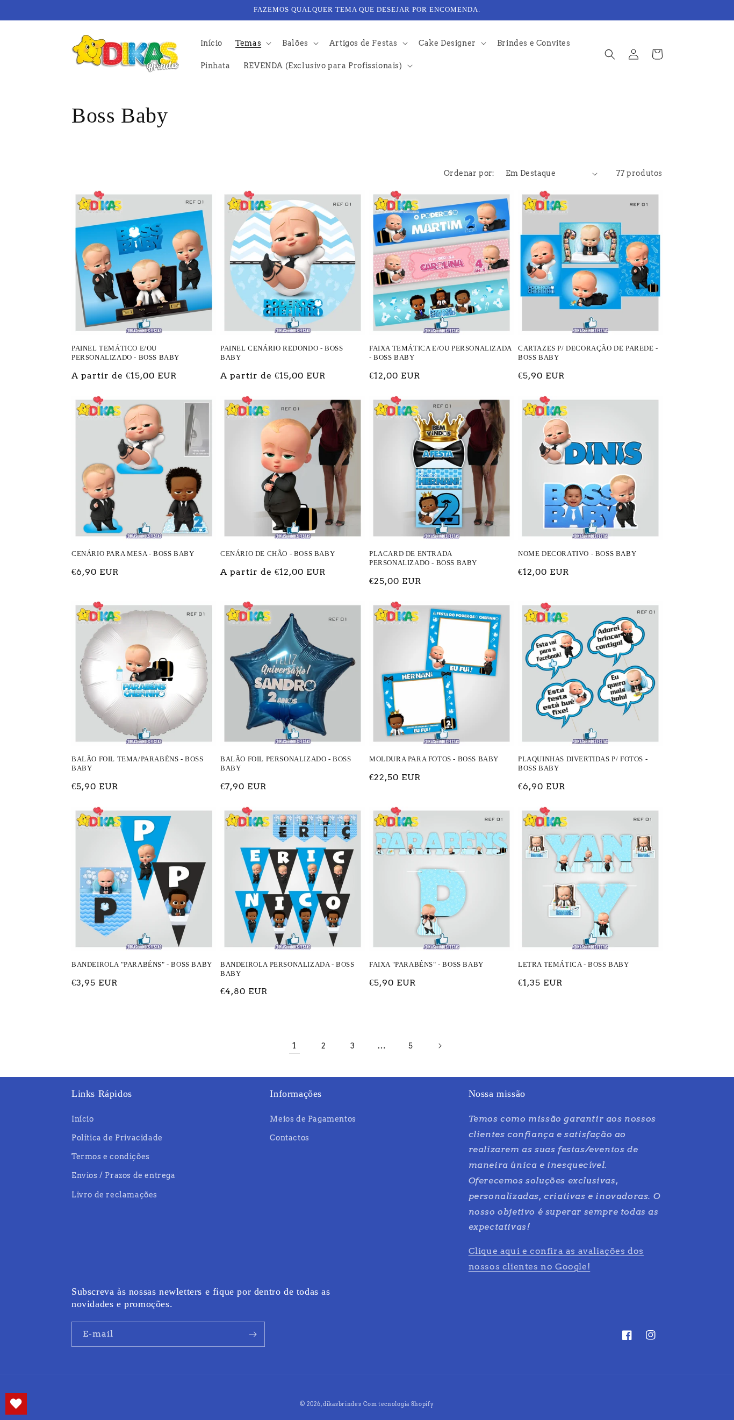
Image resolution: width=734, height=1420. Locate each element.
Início (82, 1119)
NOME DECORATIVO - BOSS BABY (577, 554)
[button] (252, 43)
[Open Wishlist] (16, 1404)
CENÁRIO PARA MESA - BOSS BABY (132, 554)
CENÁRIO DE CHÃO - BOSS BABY (277, 554)
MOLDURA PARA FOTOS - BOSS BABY (434, 759)
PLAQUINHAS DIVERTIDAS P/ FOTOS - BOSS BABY (582, 763)
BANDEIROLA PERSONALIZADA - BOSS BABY (287, 968)
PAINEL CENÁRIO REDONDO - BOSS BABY (281, 352)
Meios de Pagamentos (313, 1119)
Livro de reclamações (114, 1194)
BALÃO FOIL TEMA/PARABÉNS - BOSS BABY (137, 763)
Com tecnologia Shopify (398, 1404)
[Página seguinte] (439, 1046)
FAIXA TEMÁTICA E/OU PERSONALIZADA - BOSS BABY (440, 352)
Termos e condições (110, 1156)
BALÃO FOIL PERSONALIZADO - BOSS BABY (285, 763)
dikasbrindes (342, 1404)
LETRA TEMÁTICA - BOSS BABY (573, 964)
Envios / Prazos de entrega (123, 1175)
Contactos (289, 1137)
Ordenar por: (469, 173)
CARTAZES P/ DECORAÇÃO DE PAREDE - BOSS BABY (588, 352)
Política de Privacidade (117, 1137)
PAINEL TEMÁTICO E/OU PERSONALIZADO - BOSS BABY (125, 352)
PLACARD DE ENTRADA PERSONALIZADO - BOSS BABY (423, 558)
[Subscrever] (252, 1334)
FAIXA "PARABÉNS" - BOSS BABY (426, 964)
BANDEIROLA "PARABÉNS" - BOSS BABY (141, 964)
